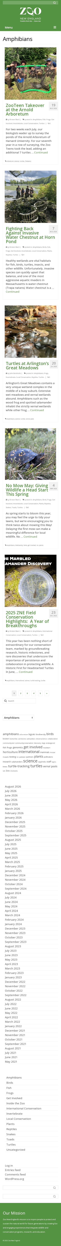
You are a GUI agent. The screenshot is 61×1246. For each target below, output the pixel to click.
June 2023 (11, 955)
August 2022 (13, 999)
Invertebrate (18, 123)
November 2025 (15, 826)
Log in (9, 1165)
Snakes (8, 507)
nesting (12, 756)
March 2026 (12, 809)
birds (25, 545)
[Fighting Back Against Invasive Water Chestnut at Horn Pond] (30, 196)
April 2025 (11, 857)
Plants (49, 251)
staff (49, 761)
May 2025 (11, 853)
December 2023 (15, 928)
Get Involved (16, 251)
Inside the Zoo (15, 1103)
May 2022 (11, 1013)
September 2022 (15, 995)
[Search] (54, 2)
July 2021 (10, 1053)
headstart (46, 748)
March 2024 (12, 915)
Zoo (8, 770)
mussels (6, 757)
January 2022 (13, 1026)
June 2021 (11, 1057)
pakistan (22, 757)
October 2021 (14, 1039)
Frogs (48, 119)
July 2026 (10, 791)
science (16, 161)
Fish (44, 119)
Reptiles (9, 255)
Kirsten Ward (14, 119)
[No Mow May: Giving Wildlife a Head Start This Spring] (30, 454)
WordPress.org (14, 1179)
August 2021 (13, 1048)
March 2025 (12, 862)
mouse (52, 752)
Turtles (41, 123)
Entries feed (13, 1170)
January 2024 (13, 924)
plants (41, 545)
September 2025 (15, 835)
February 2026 (14, 813)
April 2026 (11, 804)
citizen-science (41, 739)
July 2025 (10, 844)
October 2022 (14, 990)
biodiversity (19, 545)
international (19, 681)
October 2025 (14, 831)
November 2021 (15, 1035)
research (7, 761)
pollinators (48, 757)
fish (4, 747)
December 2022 (15, 982)
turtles (22, 161)
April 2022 (11, 1017)
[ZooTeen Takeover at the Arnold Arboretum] (30, 73)
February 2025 (14, 866)
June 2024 (11, 902)
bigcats (32, 734)
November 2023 (15, 933)
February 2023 (14, 973)
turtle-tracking (35, 681)
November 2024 (15, 880)
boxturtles (13, 739)
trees (5, 766)
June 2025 (11, 848)
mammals (44, 752)
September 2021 (15, 1044)
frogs (9, 747)
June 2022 (11, 1008)
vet (4, 771)
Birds (44, 247)
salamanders (17, 762)
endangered (50, 743)
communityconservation (24, 743)
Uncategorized (15, 1150)
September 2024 (15, 888)
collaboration (53, 739)
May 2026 (11, 800)
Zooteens (28, 161)
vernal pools (30, 419)
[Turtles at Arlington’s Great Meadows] (30, 331)
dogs (43, 743)
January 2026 (13, 817)
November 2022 (15, 986)
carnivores (22, 739)
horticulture (10, 752)
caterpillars (31, 739)
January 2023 (13, 977)
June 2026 (11, 795)
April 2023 (11, 964)
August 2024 (13, 893)
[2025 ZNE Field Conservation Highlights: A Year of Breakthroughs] (30, 580)
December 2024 (15, 875)
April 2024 (11, 911)
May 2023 (11, 959)
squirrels (42, 762)
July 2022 (10, 1004)
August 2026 (13, 786)
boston (6, 739)
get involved (32, 545)
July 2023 (10, 951)
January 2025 (13, 871)
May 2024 (11, 906)
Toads (14, 507)
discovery (37, 743)
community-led (8, 743)
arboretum (10, 161)
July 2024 (10, 897)
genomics (18, 747)
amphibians (10, 419)
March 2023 (12, 968)
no (37, 545)
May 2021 (11, 1061)
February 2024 (14, 919)
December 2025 (15, 822)
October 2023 (14, 937)
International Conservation (23, 1108)
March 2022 (12, 1022)
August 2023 (13, 946)
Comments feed (15, 1174)
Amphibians (37, 119)
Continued (41, 152)
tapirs (54, 762)
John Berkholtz (15, 373)
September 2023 (15, 942)
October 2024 (14, 884)
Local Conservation (31, 123)
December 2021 (15, 1030)
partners (29, 757)
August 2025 (13, 840)
